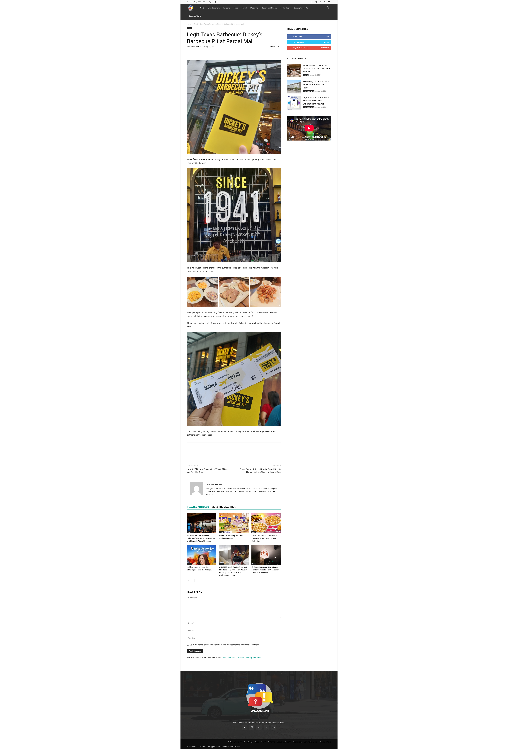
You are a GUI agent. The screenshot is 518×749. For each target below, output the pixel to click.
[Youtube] (329, 2)
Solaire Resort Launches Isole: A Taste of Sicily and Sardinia (316, 68)
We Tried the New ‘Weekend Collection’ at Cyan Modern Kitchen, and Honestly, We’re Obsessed (201, 538)
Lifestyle (226, 8)
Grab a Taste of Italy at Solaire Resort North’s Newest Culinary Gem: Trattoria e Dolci (260, 470)
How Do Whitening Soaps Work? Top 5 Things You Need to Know (207, 470)
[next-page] (193, 580)
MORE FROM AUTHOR (224, 506)
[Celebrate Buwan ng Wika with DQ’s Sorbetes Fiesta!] (234, 523)
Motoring (254, 8)
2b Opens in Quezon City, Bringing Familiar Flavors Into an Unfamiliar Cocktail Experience (265, 570)
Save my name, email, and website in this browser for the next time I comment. (224, 645)
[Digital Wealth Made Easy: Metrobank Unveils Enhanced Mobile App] (294, 103)
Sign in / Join (213, 2)
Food (236, 8)
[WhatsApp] (208, 52)
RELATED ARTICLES (198, 506)
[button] (328, 8)
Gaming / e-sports (301, 8)
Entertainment (214, 8)
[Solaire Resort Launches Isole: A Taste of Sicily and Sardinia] (294, 70)
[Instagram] (316, 2)
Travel (244, 8)
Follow (326, 42)
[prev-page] (188, 580)
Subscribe (325, 48)
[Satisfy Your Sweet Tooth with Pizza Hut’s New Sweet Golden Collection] (266, 523)
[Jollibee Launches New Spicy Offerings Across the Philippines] (201, 555)
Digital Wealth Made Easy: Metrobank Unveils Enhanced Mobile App (316, 100)
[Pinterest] (202, 52)
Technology (285, 8)
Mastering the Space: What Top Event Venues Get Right (316, 84)
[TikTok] (320, 2)
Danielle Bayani (195, 47)
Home (189, 24)
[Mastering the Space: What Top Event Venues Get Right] (294, 86)
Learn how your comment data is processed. (241, 657)
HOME (201, 8)
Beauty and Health (269, 8)
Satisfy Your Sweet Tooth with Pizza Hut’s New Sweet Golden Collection (264, 538)
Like (327, 36)
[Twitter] (325, 2)
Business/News (195, 16)
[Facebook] (311, 2)
